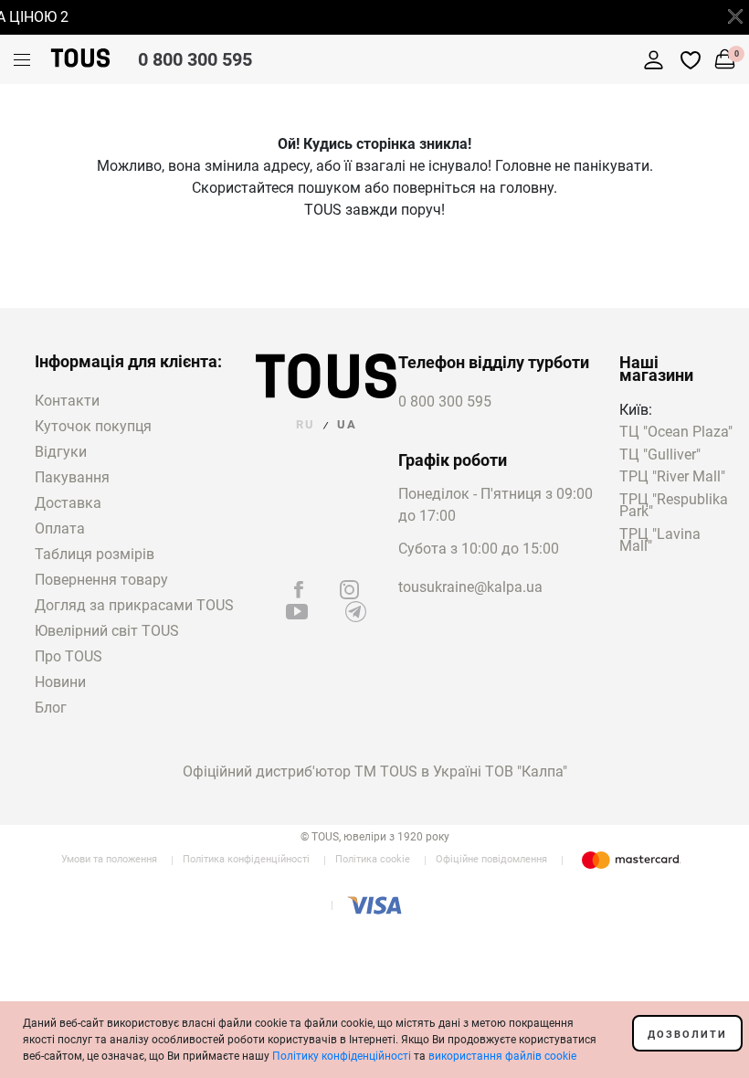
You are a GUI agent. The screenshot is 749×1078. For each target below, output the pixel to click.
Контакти (67, 400)
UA (347, 424)
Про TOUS (68, 656)
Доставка (68, 503)
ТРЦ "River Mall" (672, 477)
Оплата (60, 528)
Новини (60, 682)
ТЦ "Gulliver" (660, 455)
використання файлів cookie (502, 1056)
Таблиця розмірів (94, 554)
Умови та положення (109, 859)
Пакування (72, 477)
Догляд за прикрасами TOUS (134, 605)
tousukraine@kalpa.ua (470, 587)
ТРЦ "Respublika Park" (673, 506)
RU (305, 424)
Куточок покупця (93, 426)
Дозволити (687, 1035)
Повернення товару (101, 579)
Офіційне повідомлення (491, 859)
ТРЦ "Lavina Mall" (660, 541)
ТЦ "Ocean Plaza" (676, 433)
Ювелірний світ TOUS (107, 630)
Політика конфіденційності (246, 859)
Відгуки (61, 451)
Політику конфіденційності (341, 1056)
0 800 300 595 (195, 59)
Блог (51, 707)
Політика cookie (372, 859)
